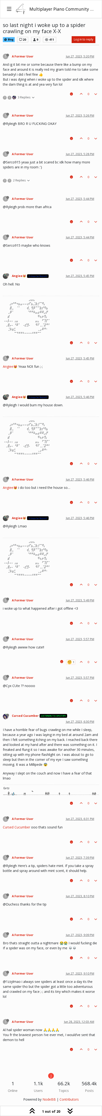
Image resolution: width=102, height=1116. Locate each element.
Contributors (69, 1099)
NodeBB (49, 1099)
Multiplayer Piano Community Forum (62, 9)
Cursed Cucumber (25, 716)
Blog (10, 39)
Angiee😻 (19, 276)
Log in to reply (83, 39)
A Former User (22, 56)
